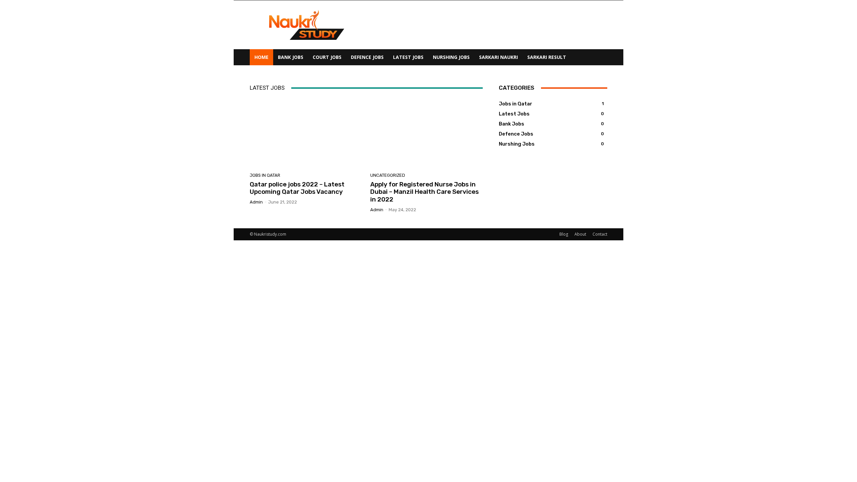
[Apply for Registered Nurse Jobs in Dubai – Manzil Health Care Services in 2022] (426, 132)
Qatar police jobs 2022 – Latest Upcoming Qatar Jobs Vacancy (297, 188)
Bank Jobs (290, 57)
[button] (599, 58)
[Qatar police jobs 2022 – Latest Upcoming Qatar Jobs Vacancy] (306, 132)
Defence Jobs (367, 57)
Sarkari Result (546, 57)
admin (256, 202)
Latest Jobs (408, 57)
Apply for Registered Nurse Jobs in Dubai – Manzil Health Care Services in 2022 (424, 192)
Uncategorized (387, 175)
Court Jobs (327, 57)
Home (261, 57)
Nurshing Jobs (451, 57)
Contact (600, 234)
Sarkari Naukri (498, 57)
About (580, 234)
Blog (563, 234)
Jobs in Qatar (265, 175)
